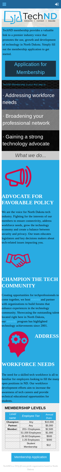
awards (11, 321)
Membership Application (30, 457)
